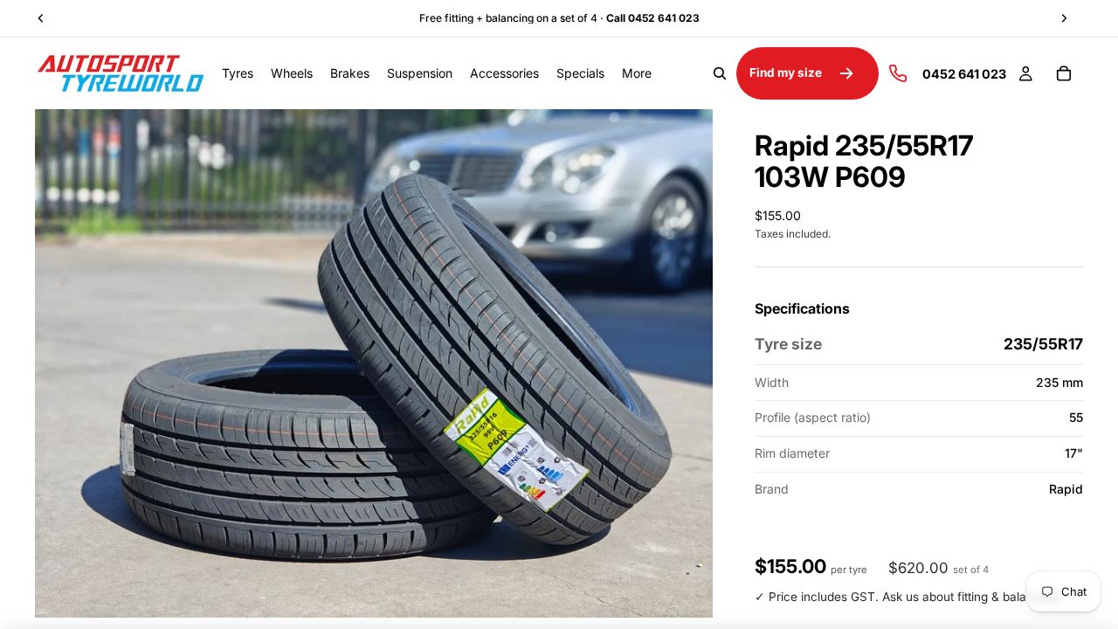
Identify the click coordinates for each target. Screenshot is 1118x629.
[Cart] (1064, 73)
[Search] (719, 73)
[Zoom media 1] (374, 363)
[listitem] (636, 73)
